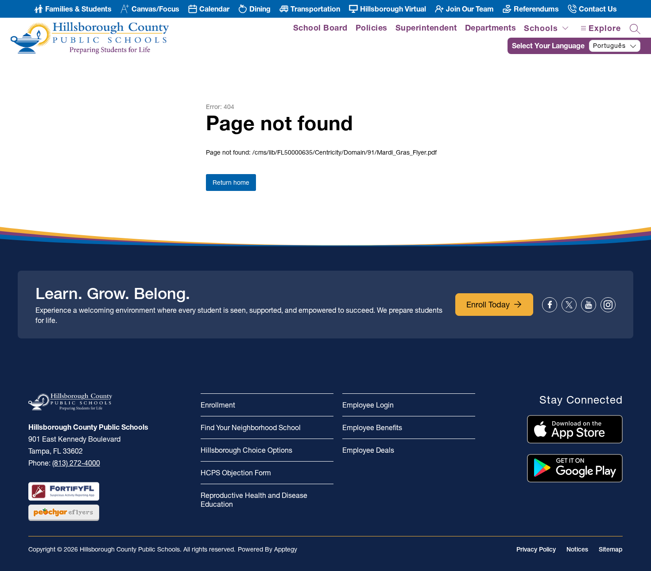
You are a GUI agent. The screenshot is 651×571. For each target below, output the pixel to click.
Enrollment (218, 404)
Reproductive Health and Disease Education (254, 500)
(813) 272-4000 (76, 462)
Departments (490, 28)
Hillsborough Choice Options (246, 450)
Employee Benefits (372, 427)
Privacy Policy (536, 549)
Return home (231, 182)
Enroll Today (488, 304)
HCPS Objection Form (236, 472)
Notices (577, 549)
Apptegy (285, 549)
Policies (372, 28)
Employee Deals (368, 450)
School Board (320, 28)
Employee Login (368, 404)
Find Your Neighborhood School (251, 427)
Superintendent (426, 28)
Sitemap (611, 549)
